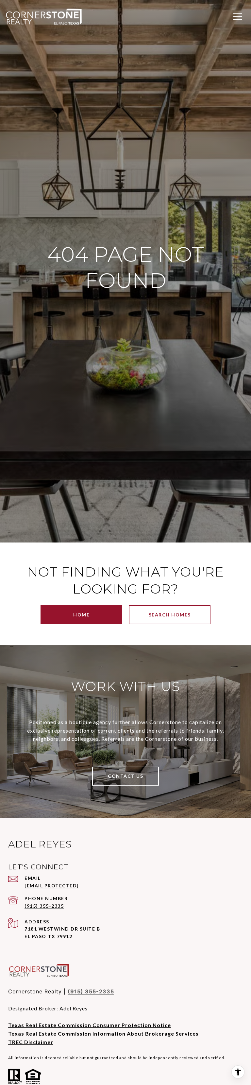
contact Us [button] (125, 776)
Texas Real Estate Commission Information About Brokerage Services (103, 1033)
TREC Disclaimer (30, 1042)
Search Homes (170, 614)
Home (81, 614)
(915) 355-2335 (44, 906)
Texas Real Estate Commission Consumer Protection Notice (89, 1025)
